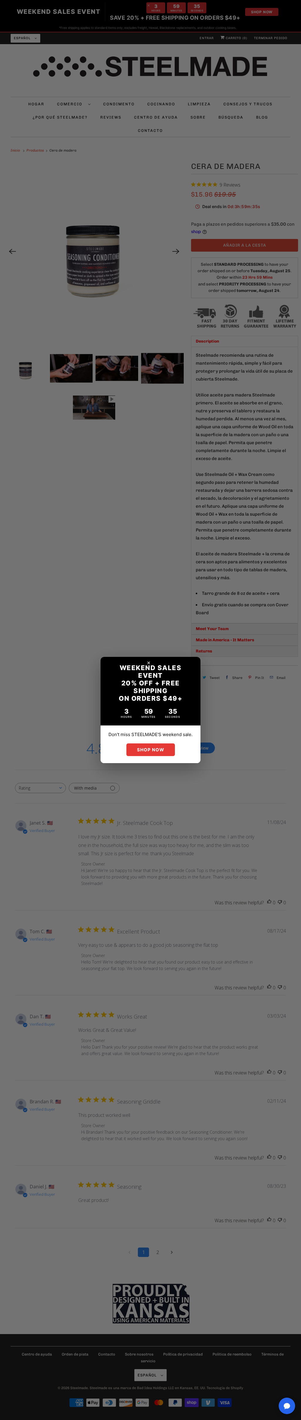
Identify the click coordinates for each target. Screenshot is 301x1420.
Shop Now (150, 750)
